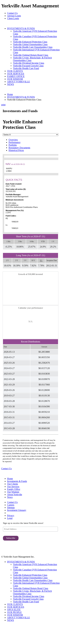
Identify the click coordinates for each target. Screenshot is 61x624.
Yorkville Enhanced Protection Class (30, 41)
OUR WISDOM (15, 79)
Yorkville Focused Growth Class (28, 65)
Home (10, 94)
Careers (10, 505)
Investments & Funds (17, 481)
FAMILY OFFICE (16, 76)
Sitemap (11, 507)
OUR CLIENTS (15, 71)
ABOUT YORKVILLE (18, 81)
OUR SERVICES (15, 73)
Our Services (13, 486)
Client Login (13, 18)
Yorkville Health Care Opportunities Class (32, 47)
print (3, 104)
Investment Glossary (16, 510)
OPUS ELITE (14, 609)
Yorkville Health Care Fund (26, 68)
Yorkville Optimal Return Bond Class (30, 55)
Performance (14, 142)
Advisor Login (14, 15)
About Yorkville (14, 494)
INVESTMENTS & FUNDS (21, 28)
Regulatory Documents (19, 147)
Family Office (13, 489)
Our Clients (12, 484)
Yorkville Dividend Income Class (28, 63)
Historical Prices (16, 150)
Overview (13, 139)
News (10, 497)
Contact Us (12, 13)
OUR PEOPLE (14, 612)
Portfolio (13, 145)
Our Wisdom (13, 492)
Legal (9, 518)
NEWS (10, 84)
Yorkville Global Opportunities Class (30, 44)
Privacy (10, 515)
